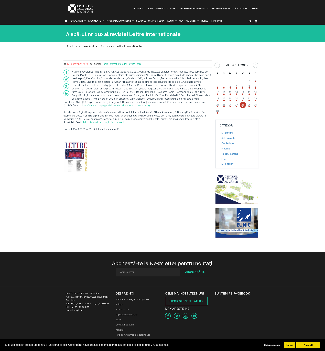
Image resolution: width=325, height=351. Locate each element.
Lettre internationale (113, 64)
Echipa (119, 304)
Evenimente (94, 21)
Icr (125, 64)
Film (223, 159)
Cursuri (149, 8)
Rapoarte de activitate (126, 314)
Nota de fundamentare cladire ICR (133, 335)
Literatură (227, 133)
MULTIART (227, 164)
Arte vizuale (228, 138)
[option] (76, 157)
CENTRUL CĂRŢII (187, 21)
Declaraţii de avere (125, 324)
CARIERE (254, 8)
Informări (216, 21)
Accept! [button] (308, 345)
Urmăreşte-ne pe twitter (186, 301)
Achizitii (120, 330)
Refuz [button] (289, 345)
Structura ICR (122, 309)
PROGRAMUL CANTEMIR (119, 21)
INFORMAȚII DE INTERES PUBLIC (193, 8)
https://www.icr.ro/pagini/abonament (103, 122)
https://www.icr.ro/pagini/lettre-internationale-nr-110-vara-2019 (115, 105)
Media (172, 8)
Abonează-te (195, 272)
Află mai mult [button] (161, 344)
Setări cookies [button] (272, 345)
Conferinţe (227, 143)
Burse (204, 21)
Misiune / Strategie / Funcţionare (132, 299)
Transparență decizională (223, 8)
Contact (244, 8)
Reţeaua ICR (76, 21)
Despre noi (160, 8)
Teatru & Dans (229, 154)
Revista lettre (135, 64)
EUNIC (170, 21)
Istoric (119, 319)
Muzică (225, 148)
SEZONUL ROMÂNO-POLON (150, 21)
